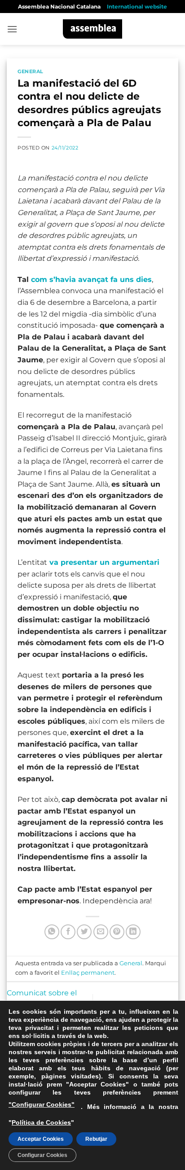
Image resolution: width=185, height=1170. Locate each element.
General (31, 71)
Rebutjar (96, 1139)
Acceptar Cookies (41, 1139)
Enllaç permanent (88, 972)
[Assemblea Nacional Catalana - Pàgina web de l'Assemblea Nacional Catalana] (93, 29)
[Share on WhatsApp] (51, 931)
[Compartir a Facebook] (68, 931)
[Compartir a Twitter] (84, 931)
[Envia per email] (100, 931)
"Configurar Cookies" (42, 1104)
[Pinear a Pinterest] (117, 931)
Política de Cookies (41, 1122)
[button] (12, 29)
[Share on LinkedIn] (133, 931)
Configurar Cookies (42, 1155)
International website (137, 6)
